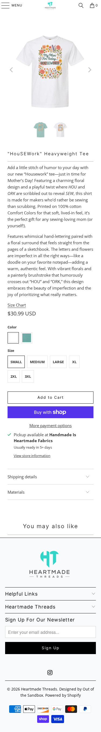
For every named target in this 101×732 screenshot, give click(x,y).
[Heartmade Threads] (50, 5)
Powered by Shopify (63, 695)
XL (74, 361)
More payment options (50, 425)
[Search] (81, 5)
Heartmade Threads (39, 689)
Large (58, 361)
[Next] (89, 70)
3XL (28, 376)
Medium (37, 361)
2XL (14, 376)
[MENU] (3, 5)
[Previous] (11, 70)
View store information (32, 455)
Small (16, 361)
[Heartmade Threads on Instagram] (50, 673)
